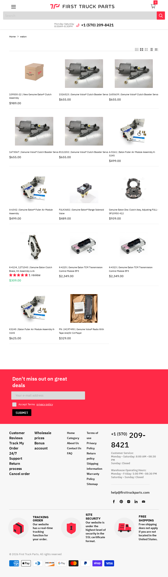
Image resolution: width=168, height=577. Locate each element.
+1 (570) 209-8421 (97, 25)
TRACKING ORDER (41, 518)
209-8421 (128, 439)
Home (12, 36)
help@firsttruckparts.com (130, 492)
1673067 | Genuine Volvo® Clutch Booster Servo (33, 152)
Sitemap (92, 484)
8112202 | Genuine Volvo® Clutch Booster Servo (83, 152)
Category (73, 438)
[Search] (161, 15)
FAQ (69, 453)
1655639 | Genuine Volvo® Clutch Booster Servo (133, 94)
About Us (73, 443)
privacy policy (44, 404)
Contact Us (74, 448)
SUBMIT (22, 413)
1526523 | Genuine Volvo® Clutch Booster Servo (83, 94)
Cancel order (19, 474)
